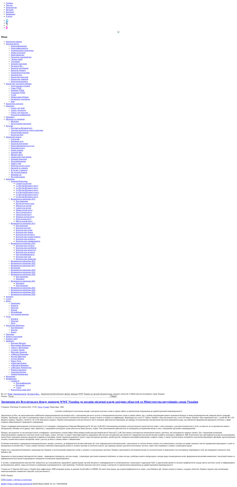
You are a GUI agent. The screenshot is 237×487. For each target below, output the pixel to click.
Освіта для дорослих (19, 112)
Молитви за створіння (15, 119)
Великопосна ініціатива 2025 (23, 292)
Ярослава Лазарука (19, 352)
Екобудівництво (17, 55)
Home (10, 394)
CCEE (13, 95)
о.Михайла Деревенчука (21, 368)
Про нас (9, 5)
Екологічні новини (14, 42)
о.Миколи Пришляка (19, 354)
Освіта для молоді (18, 110)
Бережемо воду (17, 141)
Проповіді (10, 117)
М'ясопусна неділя (23, 206)
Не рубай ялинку (18, 177)
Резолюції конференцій (20, 115)
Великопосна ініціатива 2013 (23, 223)
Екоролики (15, 303)
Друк (40, 407)
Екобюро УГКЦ (17, 90)
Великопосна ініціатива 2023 (23, 288)
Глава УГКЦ (16, 88)
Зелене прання (17, 150)
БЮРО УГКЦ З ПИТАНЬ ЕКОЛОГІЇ (16, 484)
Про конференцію (23, 383)
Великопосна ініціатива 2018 (23, 270)
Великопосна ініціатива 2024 (23, 290)
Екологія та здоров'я (19, 168)
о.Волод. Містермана (20, 348)
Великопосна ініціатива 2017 (23, 266)
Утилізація (15, 61)
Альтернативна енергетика (22, 50)
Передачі (14, 308)
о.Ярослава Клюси (19, 363)
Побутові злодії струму (20, 166)
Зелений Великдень (19, 181)
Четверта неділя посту (25, 217)
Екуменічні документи (20, 99)
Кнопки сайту (12, 339)
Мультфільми (16, 312)
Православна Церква (20, 97)
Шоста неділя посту (24, 221)
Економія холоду (18, 148)
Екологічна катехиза (14, 104)
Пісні (13, 323)
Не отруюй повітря (19, 172)
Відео (8, 301)
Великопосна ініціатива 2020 (23, 274)
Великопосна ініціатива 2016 (23, 263)
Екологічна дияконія (19, 79)
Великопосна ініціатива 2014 (23, 243)
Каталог (14, 330)
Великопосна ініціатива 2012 (23, 199)
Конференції (11, 379)
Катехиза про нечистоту (26, 250)
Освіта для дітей (18, 108)
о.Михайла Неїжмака (20, 365)
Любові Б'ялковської (19, 374)
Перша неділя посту (24, 210)
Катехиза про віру (23, 228)
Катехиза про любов (24, 232)
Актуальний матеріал (20, 314)
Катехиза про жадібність (26, 248)
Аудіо (8, 317)
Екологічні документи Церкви (18, 84)
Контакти (10, 12)
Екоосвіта (10, 106)
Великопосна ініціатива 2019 (23, 272)
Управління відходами (20, 73)
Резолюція (20, 385)
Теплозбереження (18, 161)
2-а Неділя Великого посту (27, 188)
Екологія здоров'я (18, 70)
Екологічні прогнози (19, 77)
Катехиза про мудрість (25, 234)
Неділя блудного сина (25, 203)
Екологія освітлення (19, 144)
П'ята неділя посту (23, 219)
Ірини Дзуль (16, 361)
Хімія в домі (16, 163)
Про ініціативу (22, 201)
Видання (9, 10)
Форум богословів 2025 (21, 390)
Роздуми (9, 126)
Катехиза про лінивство (26, 259)
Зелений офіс (16, 152)
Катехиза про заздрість (25, 252)
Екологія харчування (19, 68)
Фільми (14, 310)
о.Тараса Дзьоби (18, 350)
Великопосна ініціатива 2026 (23, 294)
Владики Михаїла (18, 343)
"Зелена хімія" (17, 59)
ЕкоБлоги (10, 341)
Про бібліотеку (17, 328)
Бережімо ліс (16, 175)
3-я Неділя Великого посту (27, 190)
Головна (9, 3)
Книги (13, 332)
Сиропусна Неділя (23, 183)
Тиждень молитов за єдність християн (27, 130)
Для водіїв (15, 139)
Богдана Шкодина (18, 356)
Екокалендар (11, 7)
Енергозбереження (19, 46)
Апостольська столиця (20, 86)
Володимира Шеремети (21, 345)
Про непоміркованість (25, 254)
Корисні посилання (14, 336)
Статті (8, 299)
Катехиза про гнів (23, 257)
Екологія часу (16, 75)
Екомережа (10, 14)
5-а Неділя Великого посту (27, 195)
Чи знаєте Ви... (17, 66)
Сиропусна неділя (23, 208)
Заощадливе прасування (21, 157)
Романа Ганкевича (18, 370)
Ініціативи (10, 179)
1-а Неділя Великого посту (27, 186)
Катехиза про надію (24, 230)
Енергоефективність (19, 48)
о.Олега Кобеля (17, 359)
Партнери (10, 334)
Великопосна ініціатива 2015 (23, 261)
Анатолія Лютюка (18, 372)
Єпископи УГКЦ (18, 93)
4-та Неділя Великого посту (27, 192)
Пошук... (4, 396)
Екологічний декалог (20, 132)
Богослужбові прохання (21, 124)
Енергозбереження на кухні (22, 146)
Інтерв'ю (9, 297)
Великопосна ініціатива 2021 (23, 281)
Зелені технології (18, 53)
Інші (13, 101)
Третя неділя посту (24, 215)
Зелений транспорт (19, 64)
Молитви (15, 121)
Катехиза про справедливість (28, 237)
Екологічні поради (13, 137)
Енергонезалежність (19, 81)
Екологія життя (12, 44)
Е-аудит (9, 16)
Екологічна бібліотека (15, 325)
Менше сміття (17, 155)
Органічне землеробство (21, 57)
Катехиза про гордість (25, 246)
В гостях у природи (19, 170)
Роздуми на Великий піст (21, 128)
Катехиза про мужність (25, 239)
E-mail (46, 407)
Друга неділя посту (24, 212)
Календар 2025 (17, 135)
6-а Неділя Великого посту (27, 197)
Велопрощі (15, 268)
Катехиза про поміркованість (28, 241)
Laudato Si (15, 381)
